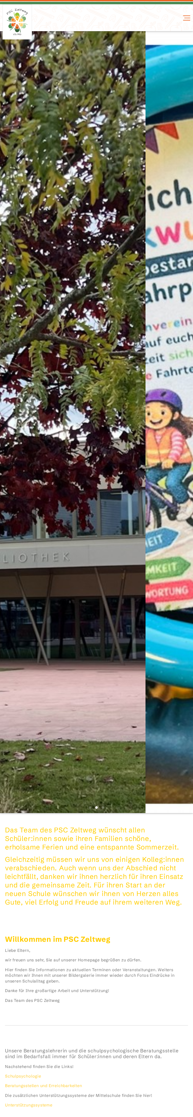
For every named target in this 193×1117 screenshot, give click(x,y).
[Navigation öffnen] (186, 18)
